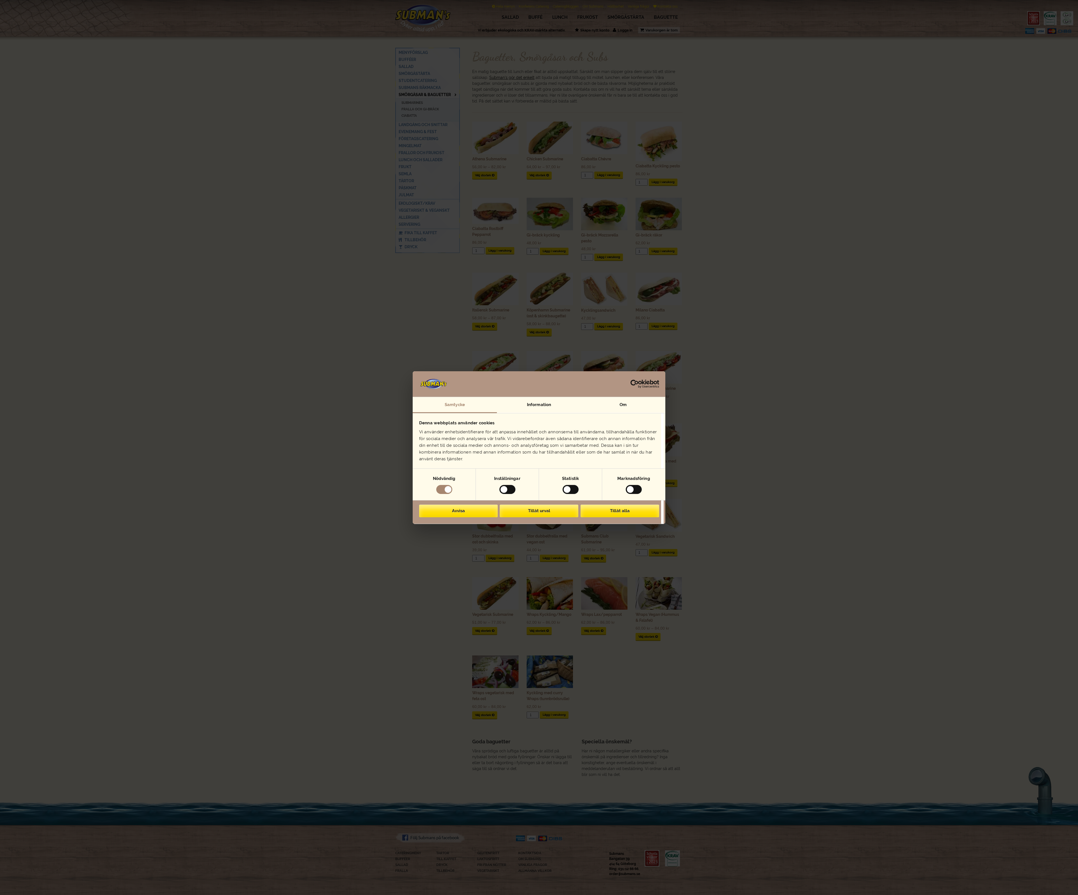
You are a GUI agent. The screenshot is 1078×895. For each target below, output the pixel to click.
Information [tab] (539, 404)
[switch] (507, 489)
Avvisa (458, 510)
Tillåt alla (620, 510)
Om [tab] (623, 404)
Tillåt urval (539, 510)
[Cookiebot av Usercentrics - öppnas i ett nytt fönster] (634, 384)
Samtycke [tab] (455, 404)
